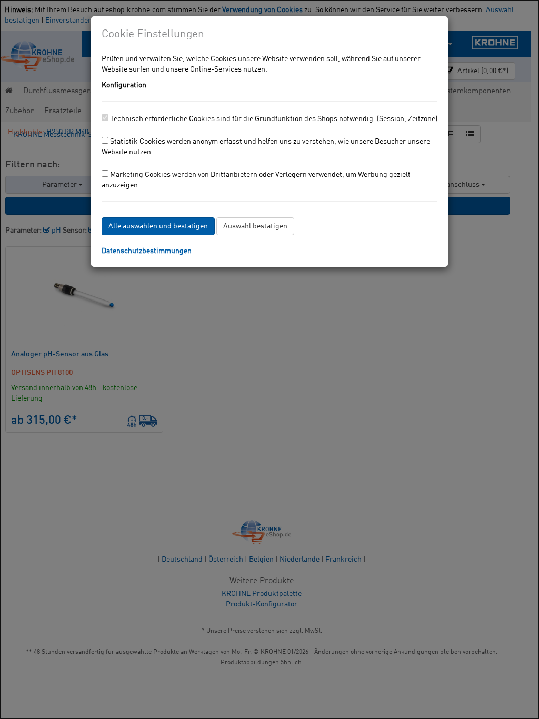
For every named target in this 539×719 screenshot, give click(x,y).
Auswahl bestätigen (255, 226)
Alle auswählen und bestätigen (158, 226)
